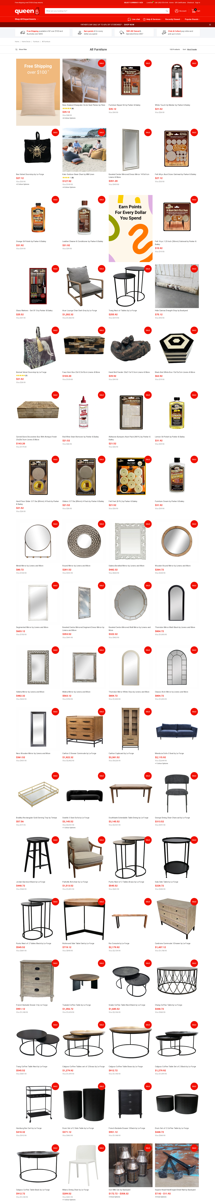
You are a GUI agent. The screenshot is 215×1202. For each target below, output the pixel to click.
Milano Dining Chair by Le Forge (75, 1190)
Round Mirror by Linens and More (76, 566)
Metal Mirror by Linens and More (29, 566)
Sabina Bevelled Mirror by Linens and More (126, 566)
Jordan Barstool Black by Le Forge (30, 882)
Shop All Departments (25, 19)
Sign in (197, 2)
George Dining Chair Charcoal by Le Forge (172, 818)
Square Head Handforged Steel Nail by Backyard (175, 1190)
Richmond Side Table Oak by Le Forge (78, 943)
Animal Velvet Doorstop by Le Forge (31, 372)
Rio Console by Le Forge (119, 943)
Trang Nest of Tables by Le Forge (123, 310)
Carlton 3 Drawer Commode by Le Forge (79, 753)
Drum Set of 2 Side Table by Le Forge (78, 1128)
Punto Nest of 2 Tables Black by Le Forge (33, 943)
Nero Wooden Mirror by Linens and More (33, 753)
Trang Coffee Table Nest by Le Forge (31, 1066)
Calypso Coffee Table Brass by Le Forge (126, 1066)
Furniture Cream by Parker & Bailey (169, 501)
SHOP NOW (129, 25)
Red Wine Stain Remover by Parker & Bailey (80, 437)
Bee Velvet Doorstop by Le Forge (30, 174)
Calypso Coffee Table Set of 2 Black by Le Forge (175, 1066)
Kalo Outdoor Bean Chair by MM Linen (78, 174)
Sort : (185, 49)
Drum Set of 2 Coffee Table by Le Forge (172, 1128)
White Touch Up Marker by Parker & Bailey (172, 105)
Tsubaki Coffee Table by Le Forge (76, 1005)
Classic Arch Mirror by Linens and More (171, 692)
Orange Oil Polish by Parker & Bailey (31, 241)
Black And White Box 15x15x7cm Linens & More (175, 372)
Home (171, 2)
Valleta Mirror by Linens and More (30, 692)
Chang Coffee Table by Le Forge (168, 1005)
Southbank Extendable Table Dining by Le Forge (128, 818)
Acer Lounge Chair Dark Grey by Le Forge (79, 310)
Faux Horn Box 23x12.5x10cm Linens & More (81, 372)
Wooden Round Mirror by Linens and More (172, 566)
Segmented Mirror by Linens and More (32, 627)
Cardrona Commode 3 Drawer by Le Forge (172, 943)
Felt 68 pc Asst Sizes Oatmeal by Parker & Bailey (175, 174)
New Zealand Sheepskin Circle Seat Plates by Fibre (83, 105)
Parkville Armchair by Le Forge (75, 882)
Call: (161, 2)
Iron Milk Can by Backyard (119, 1190)
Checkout (190, 2)
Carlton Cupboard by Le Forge (121, 753)
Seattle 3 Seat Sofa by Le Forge (75, 818)
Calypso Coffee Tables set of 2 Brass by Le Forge (83, 1066)
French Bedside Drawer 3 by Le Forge (32, 1005)
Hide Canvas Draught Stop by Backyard (171, 310)
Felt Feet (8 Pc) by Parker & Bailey (123, 501)
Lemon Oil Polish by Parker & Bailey (170, 437)
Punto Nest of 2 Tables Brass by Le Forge (126, 882)
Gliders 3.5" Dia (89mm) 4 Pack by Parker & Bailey (83, 501)
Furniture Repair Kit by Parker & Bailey (124, 105)
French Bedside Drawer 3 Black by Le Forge (127, 1128)
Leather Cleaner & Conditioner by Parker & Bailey (82, 241)
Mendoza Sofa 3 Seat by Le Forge (169, 753)
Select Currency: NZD (133, 2)
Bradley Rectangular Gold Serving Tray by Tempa (36, 818)
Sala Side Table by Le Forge (166, 882)
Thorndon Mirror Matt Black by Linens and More (175, 627)
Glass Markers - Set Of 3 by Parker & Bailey (34, 310)
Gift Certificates (180, 2)
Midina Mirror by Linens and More (76, 692)
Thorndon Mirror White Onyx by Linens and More (129, 692)
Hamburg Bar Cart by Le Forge (29, 1128)
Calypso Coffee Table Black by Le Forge (33, 1190)
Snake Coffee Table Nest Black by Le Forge (127, 1005)
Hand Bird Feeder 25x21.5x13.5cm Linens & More (129, 372)
